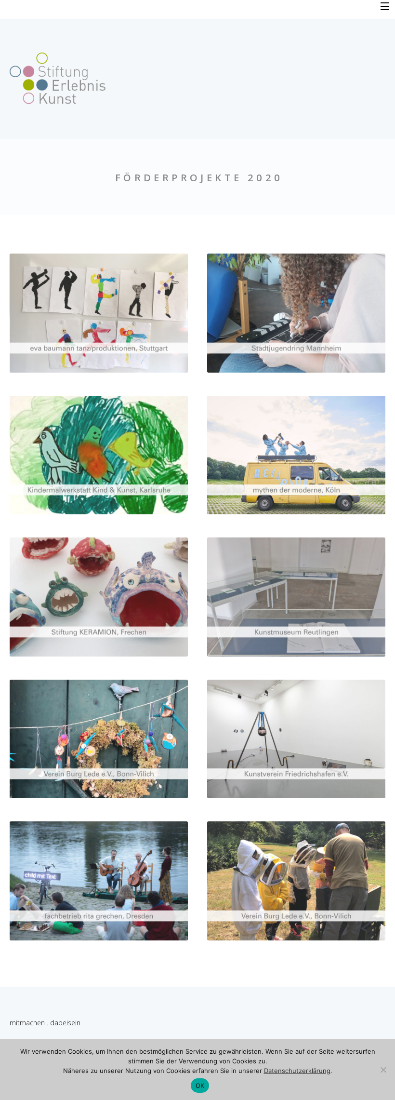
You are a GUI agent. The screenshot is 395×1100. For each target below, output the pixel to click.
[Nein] (383, 1069)
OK (200, 1085)
